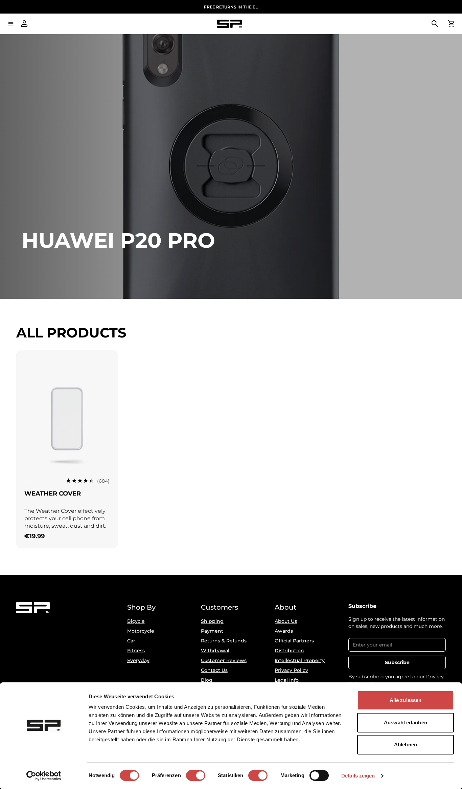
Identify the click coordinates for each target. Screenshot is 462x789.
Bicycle (136, 621)
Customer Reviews (224, 660)
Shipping (212, 621)
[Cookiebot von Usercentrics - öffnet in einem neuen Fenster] (43, 776)
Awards (284, 631)
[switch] (195, 775)
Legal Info (287, 680)
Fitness (136, 651)
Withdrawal (215, 651)
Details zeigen (358, 776)
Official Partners (294, 641)
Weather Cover (52, 493)
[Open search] (435, 23)
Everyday (138, 660)
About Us (286, 621)
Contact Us (214, 670)
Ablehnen (405, 744)
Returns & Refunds (224, 641)
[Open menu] (11, 23)
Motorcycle (140, 631)
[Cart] (451, 23)
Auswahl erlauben (405, 722)
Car (131, 641)
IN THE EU (231, 6)
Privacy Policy (291, 670)
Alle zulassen (405, 700)
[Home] (229, 23)
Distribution (289, 651)
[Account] (24, 23)
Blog (206, 680)
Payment (212, 631)
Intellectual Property (300, 660)
